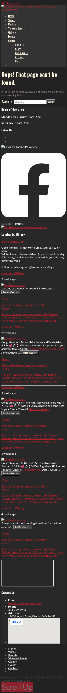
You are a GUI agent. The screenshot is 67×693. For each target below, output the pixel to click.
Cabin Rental (21, 53)
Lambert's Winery (13, 273)
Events (11, 36)
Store (18, 49)
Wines (11, 20)
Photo (5, 298)
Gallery (12, 32)
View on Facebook (24, 304)
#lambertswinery (40, 348)
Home (11, 16)
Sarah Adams (57, 348)
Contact (12, 41)
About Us (20, 45)
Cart (17, 61)
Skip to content (10, 3)
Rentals (12, 24)
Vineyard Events (16, 28)
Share (6, 308)
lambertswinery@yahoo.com (25, 603)
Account (19, 57)
